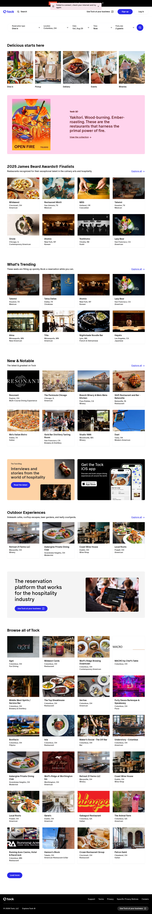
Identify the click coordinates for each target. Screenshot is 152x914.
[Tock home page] (8, 11)
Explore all (136, 171)
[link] (23, 194)
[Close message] (98, 6)
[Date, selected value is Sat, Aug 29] (88, 27)
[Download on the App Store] (94, 484)
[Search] (140, 27)
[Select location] (67, 27)
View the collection (79, 137)
